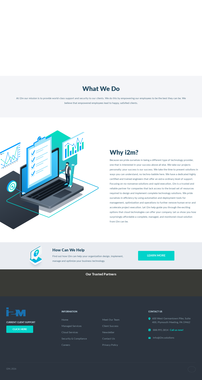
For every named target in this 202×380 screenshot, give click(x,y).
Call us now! (177, 330)
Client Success (133, 13)
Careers (66, 345)
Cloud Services (70, 332)
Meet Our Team (110, 320)
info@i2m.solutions (163, 337)
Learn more (156, 255)
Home (66, 13)
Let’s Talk (185, 13)
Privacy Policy (110, 345)
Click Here (20, 329)
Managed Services (72, 326)
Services (84, 13)
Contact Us (108, 338)
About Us (106, 13)
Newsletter (158, 13)
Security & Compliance (74, 338)
